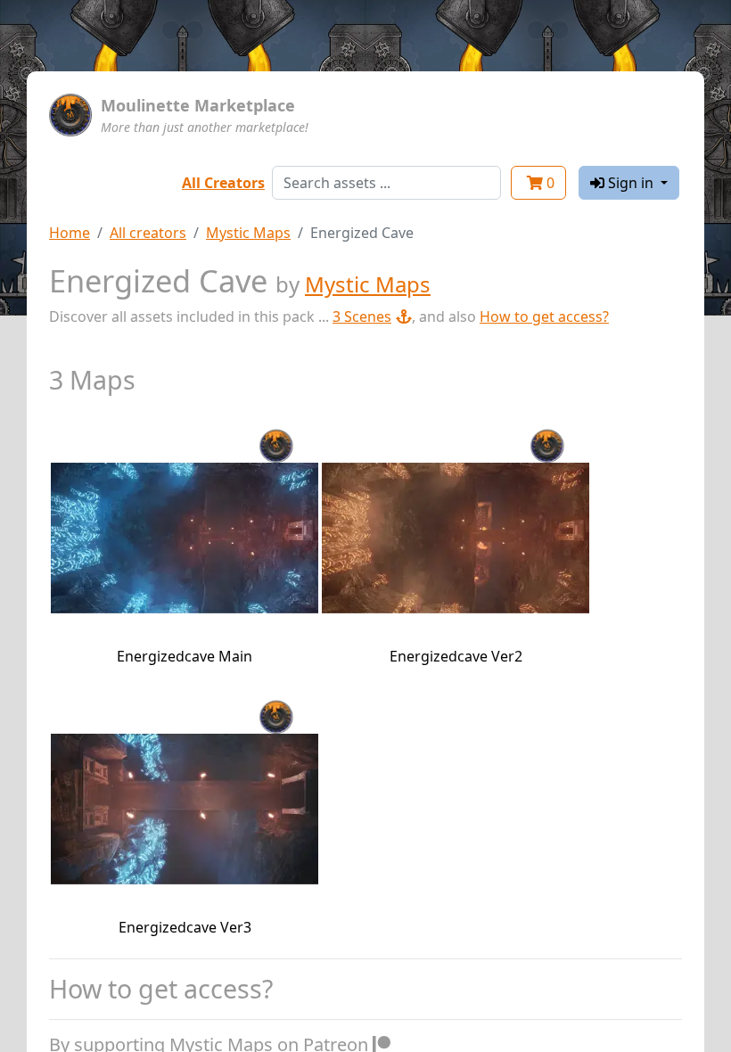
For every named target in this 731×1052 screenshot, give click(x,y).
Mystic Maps (248, 232)
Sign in (630, 183)
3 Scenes (362, 316)
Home (69, 232)
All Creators (223, 183)
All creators (148, 232)
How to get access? (544, 316)
